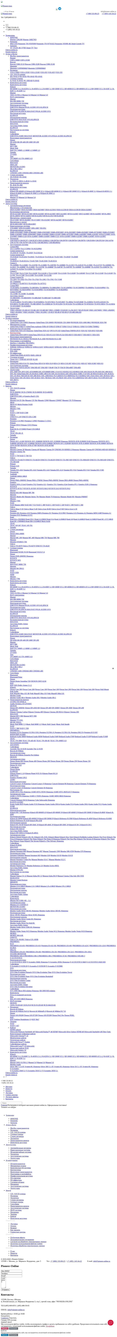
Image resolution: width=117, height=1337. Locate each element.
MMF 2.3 (36, 150)
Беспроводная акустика (19, 122)
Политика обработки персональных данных (27, 1246)
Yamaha (13, 152)
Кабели (13, 1028)
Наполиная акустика (18, 909)
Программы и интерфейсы (20, 341)
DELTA (13, 950)
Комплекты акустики (18, 83)
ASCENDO (14, 745)
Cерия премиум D (17, 255)
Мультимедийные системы (20, 230)
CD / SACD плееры (17, 74)
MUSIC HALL (15, 722)
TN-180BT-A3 (26, 158)
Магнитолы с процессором (20, 218)
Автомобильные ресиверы (20, 206)
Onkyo (12, 415)
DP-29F (36, 142)
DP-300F (29, 142)
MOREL (13, 933)
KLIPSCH (44, 107)
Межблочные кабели (18, 1038)
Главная (4, 1105)
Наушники (14, 361)
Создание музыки (17, 357)
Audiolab (13, 474)
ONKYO (13, 937)
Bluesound (14, 550)
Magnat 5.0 (26, 95)
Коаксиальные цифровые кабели (23, 1034)
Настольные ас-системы (19, 130)
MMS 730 (20, 101)
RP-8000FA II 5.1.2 (84, 89)
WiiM (12, 575)
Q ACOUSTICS (16, 958)
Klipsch (13, 87)
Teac (11, 156)
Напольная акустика (18, 105)
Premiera (13, 419)
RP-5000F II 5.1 (58, 89)
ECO (12, 944)
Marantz (13, 398)
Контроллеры (15, 333)
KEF (12, 683)
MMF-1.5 (29, 150)
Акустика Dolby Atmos (19, 126)
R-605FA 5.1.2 (37, 89)
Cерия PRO (14, 286)
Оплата (8, 1091)
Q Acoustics (14, 1069)
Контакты (9, 1099)
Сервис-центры (11, 1095)
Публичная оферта (17, 1237)
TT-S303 (13, 154)
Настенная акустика (18, 113)
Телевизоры (10, 1115)
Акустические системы (19, 103)
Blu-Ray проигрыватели (19, 56)
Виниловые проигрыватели (21, 138)
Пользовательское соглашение (22, 1240)
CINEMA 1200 (16, 173)
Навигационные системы (20, 226)
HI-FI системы (15, 1001)
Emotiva (13, 482)
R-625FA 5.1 (27, 89)
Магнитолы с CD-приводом (21, 208)
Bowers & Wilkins (16, 751)
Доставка (9, 1093)
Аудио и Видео (11, 1125)
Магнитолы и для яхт (18, 222)
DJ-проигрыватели (17, 320)
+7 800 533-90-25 (92, 14)
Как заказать (15, 1230)
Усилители (14, 179)
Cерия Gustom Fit (16, 277)
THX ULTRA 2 (16, 95)
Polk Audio (14, 691)
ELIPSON (14, 710)
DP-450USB (15, 142)
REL (12, 997)
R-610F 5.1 (108, 89)
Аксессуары (14, 308)
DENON (13, 706)
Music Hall (14, 148)
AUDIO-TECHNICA (18, 702)
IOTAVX (13, 486)
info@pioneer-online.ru (101, 1261)
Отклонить (13, 1328)
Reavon (13, 62)
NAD (12, 411)
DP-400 (23, 142)
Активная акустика (17, 753)
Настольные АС (16, 790)
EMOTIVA (14, 107)
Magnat (13, 93)
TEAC (12, 431)
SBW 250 (13, 165)
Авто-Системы (11, 1145)
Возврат (13, 1228)
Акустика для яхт (17, 296)
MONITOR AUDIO (40, 136)
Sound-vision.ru (11, 52)
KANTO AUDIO (16, 802)
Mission (13, 406)
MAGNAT (31, 111)
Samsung (13, 46)
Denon (12, 140)
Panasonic (13, 42)
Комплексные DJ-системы (20, 329)
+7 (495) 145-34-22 (109, 14)
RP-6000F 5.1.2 (16, 89)
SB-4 (12, 169)
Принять (5, 1328)
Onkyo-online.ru (11, 50)
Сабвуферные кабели (18, 1044)
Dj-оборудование (11, 1160)
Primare (13, 423)
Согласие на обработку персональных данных (28, 1242)
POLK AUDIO (30, 107)
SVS (38, 107)
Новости (8, 1089)
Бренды (8, 1190)
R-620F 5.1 (21, 91)
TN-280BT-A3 (15, 158)
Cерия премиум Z (17, 251)
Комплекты (14, 898)
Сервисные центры (17, 1232)
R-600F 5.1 (47, 89)
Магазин (8, 1087)
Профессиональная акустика (21, 345)
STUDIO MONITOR (18, 954)
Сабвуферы (14, 134)
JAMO (21, 136)
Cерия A (13, 263)
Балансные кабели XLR (19, 1048)
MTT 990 (13, 146)
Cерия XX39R (15, 292)
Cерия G (13, 271)
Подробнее (50, 1326)
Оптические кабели (17, 1040)
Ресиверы (14, 70)
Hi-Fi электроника (17, 97)
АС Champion (15, 281)
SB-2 (20, 169)
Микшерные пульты (18, 324)
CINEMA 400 (38, 173)
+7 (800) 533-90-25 (57, 1261)
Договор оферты (11, 1097)
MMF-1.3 (21, 150)
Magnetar (13, 66)
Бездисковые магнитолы (19, 212)
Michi (12, 402)
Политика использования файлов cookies (26, 1244)
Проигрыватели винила (19, 183)
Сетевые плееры (16, 78)
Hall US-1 (14, 150)
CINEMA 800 (27, 173)
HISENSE (14, 37)
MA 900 (13, 101)
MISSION (14, 882)
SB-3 (16, 169)
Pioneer (13, 58)
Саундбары (14, 160)
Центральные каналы (18, 117)
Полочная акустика (17, 109)
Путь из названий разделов (20, 995)
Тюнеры (13, 1021)
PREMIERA (14, 730)
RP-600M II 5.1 (71, 89)
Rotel (12, 427)
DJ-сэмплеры (15, 349)
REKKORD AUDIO (18, 734)
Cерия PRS (14, 247)
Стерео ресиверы (16, 175)
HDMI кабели (15, 1030)
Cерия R (13, 259)
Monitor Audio (15, 696)
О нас (12, 1251)
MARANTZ (14, 718)
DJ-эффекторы (15, 353)
